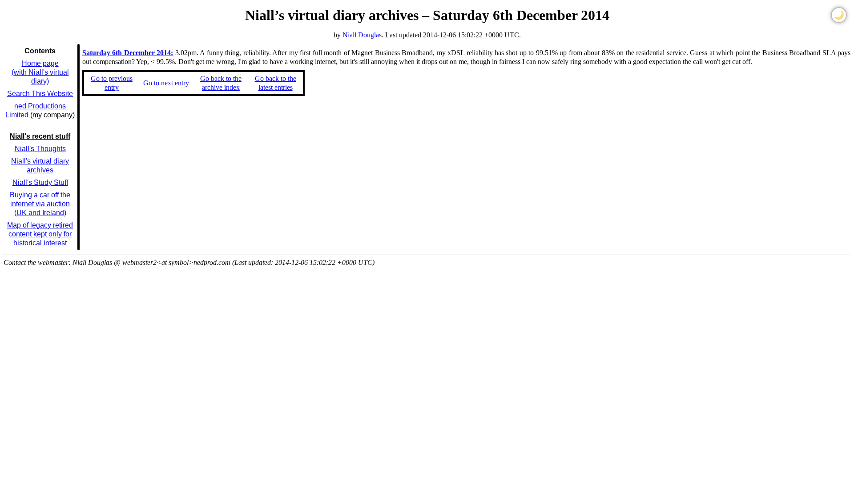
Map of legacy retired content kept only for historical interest (40, 234)
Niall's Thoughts (40, 148)
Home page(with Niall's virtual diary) (40, 72)
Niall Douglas (362, 35)
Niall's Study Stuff (40, 182)
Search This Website (40, 93)
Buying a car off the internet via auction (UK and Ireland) (40, 203)
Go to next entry (166, 83)
